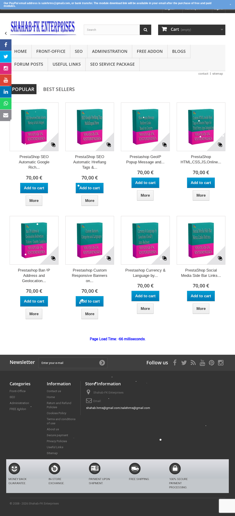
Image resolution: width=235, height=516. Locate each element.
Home (20, 51)
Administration (109, 51)
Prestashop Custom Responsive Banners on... (89, 275)
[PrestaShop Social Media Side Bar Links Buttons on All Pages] (201, 240)
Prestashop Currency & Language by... (145, 273)
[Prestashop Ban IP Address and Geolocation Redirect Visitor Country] (34, 240)
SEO (79, 51)
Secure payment (57, 435)
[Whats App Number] (5, 103)
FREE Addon (150, 51)
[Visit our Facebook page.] (5, 45)
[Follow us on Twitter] (5, 56)
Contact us (54, 391)
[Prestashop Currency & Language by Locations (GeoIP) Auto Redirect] (145, 240)
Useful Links (67, 64)
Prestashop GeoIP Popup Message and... (145, 159)
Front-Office (50, 51)
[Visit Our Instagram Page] (5, 68)
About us (53, 429)
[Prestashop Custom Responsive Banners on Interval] (90, 240)
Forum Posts (28, 64)
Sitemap (52, 453)
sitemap (217, 73)
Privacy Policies (57, 441)
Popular (23, 89)
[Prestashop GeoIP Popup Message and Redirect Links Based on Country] (145, 127)
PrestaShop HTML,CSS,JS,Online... (201, 159)
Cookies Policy (56, 413)
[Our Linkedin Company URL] (5, 92)
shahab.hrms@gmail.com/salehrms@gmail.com (118, 408)
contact (203, 73)
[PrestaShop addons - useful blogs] (43, 28)
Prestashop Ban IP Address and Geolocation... (34, 275)
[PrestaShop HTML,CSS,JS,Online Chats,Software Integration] (201, 127)
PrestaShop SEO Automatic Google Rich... (34, 162)
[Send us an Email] (5, 115)
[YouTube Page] (5, 80)
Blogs (179, 51)
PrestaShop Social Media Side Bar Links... (201, 273)
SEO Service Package (112, 64)
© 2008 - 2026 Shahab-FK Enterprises (34, 503)
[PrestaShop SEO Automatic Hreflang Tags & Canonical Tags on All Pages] (90, 127)
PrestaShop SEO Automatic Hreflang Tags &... (89, 162)
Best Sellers (59, 89)
